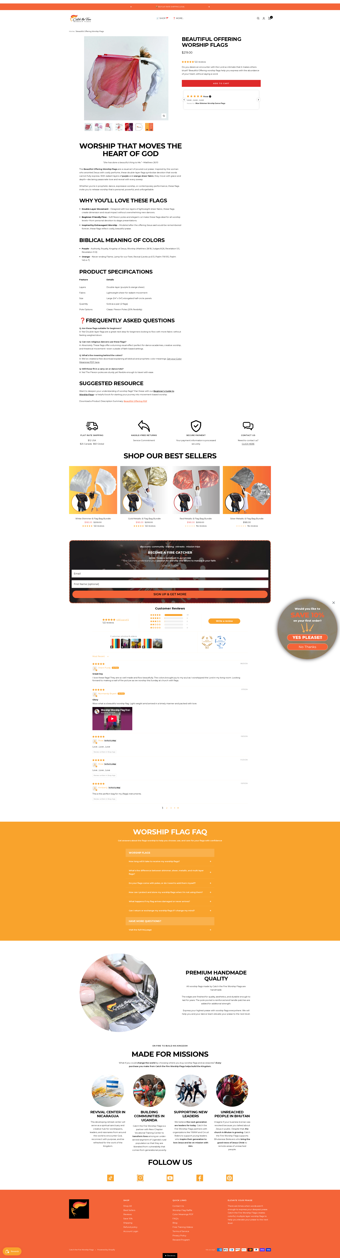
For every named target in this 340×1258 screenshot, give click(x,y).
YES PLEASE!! (307, 637)
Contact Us (178, 1206)
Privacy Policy (179, 1235)
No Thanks (307, 647)
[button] (188, 62)
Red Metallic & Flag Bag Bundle (196, 518)
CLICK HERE (248, 444)
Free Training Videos (183, 1227)
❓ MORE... (178, 18)
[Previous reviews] (184, 99)
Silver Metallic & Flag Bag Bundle (247, 518)
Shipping (127, 1223)
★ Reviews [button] (170, 1255)
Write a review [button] (224, 621)
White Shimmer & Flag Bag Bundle (93, 518)
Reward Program (181, 1240)
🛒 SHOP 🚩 (162, 18)
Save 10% (128, 1218)
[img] (98, 664)
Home (72, 31)
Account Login (130, 1231)
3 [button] (171, 808)
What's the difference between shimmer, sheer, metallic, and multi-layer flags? (166, 872)
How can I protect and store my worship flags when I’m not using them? (166, 892)
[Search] (258, 18)
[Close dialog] (333, 602)
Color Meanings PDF (183, 1214)
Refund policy (130, 1227)
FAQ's (175, 1218)
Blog (175, 1223)
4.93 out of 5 (122, 619)
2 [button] (166, 808)
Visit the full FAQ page (140, 929)
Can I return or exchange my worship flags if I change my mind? (162, 910)
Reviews (127, 1214)
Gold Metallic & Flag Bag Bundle (144, 518)
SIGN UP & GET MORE (170, 594)
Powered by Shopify (106, 1250)
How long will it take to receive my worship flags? (154, 861)
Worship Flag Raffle (182, 1210)
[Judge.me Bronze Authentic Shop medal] (207, 641)
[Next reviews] (258, 99)
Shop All (127, 1206)
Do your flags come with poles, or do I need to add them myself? (162, 883)
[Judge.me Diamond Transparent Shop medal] (220, 641)
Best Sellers (129, 1210)
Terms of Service (181, 1231)
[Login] (264, 18)
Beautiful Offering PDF (135, 401)
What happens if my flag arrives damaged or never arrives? (159, 901)
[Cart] (269, 18)
